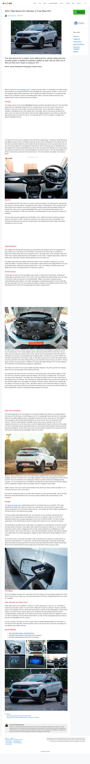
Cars (40, 3)
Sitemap (75, 51)
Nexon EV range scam (14, 505)
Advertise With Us (9, 739)
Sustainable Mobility (53, 3)
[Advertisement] (36, 79)
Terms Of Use (8, 744)
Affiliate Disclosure (19, 739)
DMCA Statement (17, 741)
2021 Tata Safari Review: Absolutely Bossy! (21, 633)
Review (8, 714)
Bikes (45, 3)
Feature (68, 3)
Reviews (62, 3)
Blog (73, 3)
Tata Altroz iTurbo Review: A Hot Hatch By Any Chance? (25, 635)
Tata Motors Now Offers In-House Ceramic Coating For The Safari (23, 717)
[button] (85, 3)
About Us (79, 3)
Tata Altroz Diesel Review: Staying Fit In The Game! (24, 637)
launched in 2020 (25, 89)
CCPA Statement (9, 742)
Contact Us (76, 39)
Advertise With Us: (78, 44)
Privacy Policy (77, 41)
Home (35, 3)
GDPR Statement (18, 742)
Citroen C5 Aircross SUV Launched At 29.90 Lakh (19, 715)
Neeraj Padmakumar (11, 15)
